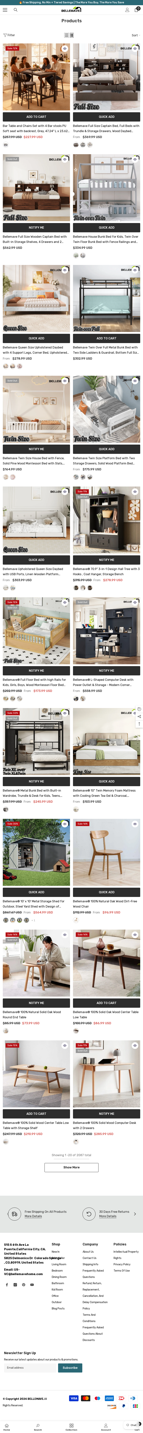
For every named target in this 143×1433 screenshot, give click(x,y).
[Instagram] (15, 1285)
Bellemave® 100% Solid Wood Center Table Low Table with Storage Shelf (36, 1125)
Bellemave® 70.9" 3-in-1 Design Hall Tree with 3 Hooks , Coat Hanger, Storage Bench (106, 571)
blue (13, 588)
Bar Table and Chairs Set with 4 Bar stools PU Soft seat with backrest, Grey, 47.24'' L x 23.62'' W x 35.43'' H (36, 129)
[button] (66, 35)
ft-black (20, 920)
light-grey (83, 145)
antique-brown (76, 145)
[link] (106, 1214)
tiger (90, 588)
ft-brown (13, 920)
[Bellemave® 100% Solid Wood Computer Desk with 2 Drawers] (106, 1073)
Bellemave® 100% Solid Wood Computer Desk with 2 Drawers (104, 1125)
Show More (71, 1167)
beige (6, 366)
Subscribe (70, 1368)
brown (76, 1031)
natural (6, 699)
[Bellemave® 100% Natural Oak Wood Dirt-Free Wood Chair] (106, 852)
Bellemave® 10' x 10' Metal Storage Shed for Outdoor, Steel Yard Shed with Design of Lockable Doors (33, 904)
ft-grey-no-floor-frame (26, 920)
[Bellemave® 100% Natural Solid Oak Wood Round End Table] (36, 963)
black (76, 588)
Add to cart (36, 117)
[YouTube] (32, 1285)
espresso (90, 477)
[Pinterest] (23, 1285)
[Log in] (127, 10)
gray (83, 255)
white (90, 145)
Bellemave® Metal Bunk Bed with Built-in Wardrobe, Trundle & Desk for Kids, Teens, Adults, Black (32, 793)
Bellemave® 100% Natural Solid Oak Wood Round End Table (32, 1014)
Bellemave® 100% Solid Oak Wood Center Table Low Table (106, 1014)
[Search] (15, 10)
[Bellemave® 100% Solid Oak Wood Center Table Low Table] (106, 963)
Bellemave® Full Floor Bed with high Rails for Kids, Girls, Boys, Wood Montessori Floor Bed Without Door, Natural (34, 683)
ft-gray (6, 920)
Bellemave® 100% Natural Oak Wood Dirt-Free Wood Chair (105, 904)
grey (6, 145)
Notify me (36, 227)
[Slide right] (134, 1214)
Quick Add (107, 117)
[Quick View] (64, 48)
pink (20, 366)
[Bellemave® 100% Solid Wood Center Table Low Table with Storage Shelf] (36, 1073)
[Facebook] (7, 1285)
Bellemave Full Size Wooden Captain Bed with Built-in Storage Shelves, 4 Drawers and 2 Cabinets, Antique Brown (35, 240)
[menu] (5, 10)
